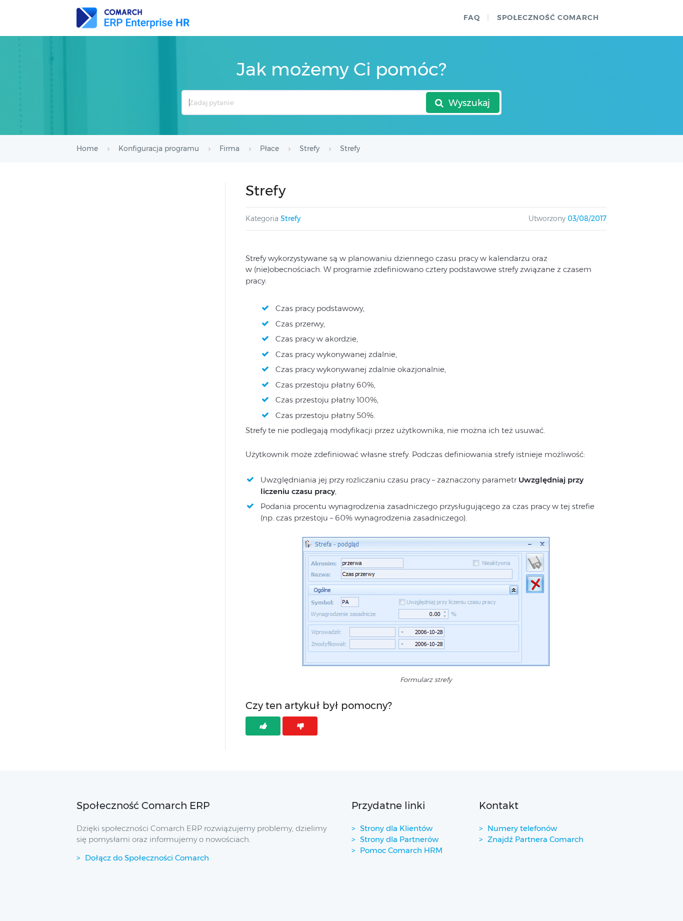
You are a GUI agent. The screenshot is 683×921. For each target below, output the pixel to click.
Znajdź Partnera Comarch (536, 839)
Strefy (290, 218)
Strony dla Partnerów (399, 839)
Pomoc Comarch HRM (401, 850)
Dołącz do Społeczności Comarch (147, 857)
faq (472, 17)
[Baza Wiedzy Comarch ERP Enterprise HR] (133, 18)
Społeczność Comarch (548, 17)
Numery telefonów (522, 828)
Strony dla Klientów (396, 828)
